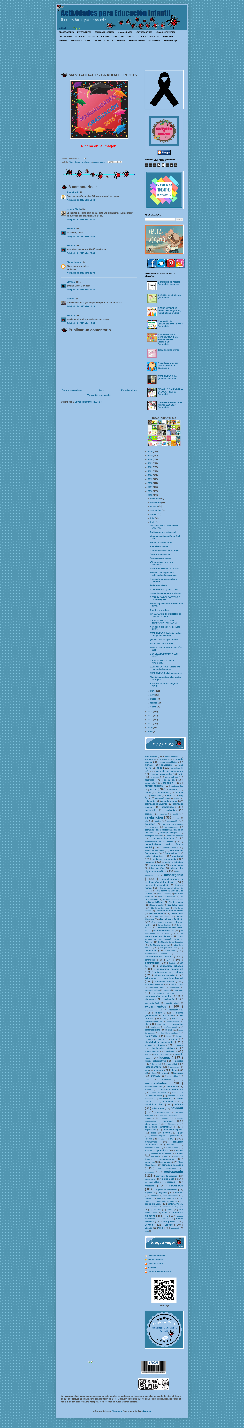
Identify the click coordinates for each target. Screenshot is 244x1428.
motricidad (169, 1101)
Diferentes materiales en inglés (165, 550)
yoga (147, 1231)
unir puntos (170, 1222)
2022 (150, 467)
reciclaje (172, 1182)
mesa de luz (177, 1093)
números (168, 1121)
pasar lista (174, 1136)
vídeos (169, 1224)
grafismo (155, 1027)
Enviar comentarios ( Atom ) (88, 402)
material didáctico (172, 1089)
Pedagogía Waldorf (159, 585)
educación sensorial (154, 984)
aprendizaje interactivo (169, 771)
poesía (180, 1153)
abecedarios (151, 756)
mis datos (121, 40)
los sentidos (173, 1076)
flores (164, 1019)
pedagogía (152, 1141)
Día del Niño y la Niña (161, 922)
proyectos (150, 1179)
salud (159, 1198)
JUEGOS (97, 40)
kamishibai (157, 1064)
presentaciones (167, 1159)
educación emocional (170, 969)
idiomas (149, 1045)
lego (147, 1070)
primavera (150, 1162)
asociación (170, 780)
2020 (150, 475)
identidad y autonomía (160, 1042)
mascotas (149, 1090)
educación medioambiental (164, 978)
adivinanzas (165, 759)
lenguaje (159, 1070)
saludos (171, 1198)
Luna (148, 1080)
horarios (161, 1039)
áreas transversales (162, 774)
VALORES (63, 40)
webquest (175, 1228)
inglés (162, 1045)
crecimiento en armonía (164, 859)
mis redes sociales (137, 40)
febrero (154, 703)
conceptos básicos (153, 836)
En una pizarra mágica (160, 558)
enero (153, 707)
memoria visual (159, 1093)
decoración (157, 868)
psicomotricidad (152, 1182)
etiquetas (150, 999)
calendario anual (169, 801)
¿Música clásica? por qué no (164, 640)
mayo (153, 691)
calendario (150, 801)
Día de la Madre (156, 902)
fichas (159, 1012)
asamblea (150, 780)
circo (176, 818)
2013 (150, 716)
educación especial (165, 975)
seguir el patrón (153, 1204)
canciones (168, 807)
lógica (165, 1073)
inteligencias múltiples (164, 1048)
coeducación (173, 821)
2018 (150, 483)
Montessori (165, 1098)
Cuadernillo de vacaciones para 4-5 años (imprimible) (170, 323)
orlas (154, 1133)
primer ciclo (166, 1162)
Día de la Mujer (176, 902)
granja (169, 1030)
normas (166, 1118)
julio (152, 518)
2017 (150, 487)
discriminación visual (159, 956)
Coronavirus (171, 853)
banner (179, 793)
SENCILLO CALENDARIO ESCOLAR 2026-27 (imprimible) (170, 391)
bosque (176, 798)
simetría (154, 1207)
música (178, 1104)
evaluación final (152, 1003)
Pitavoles (152, 1267)
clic (147, 821)
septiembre (156, 510)
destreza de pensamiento (157, 885)
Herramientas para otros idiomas (165, 593)
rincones (178, 1193)
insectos (179, 1045)
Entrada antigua (129, 390)
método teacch (156, 1096)
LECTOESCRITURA (144, 32)
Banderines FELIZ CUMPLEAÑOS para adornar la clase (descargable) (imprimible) (168, 339)
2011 (150, 724)
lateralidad (173, 1064)
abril (152, 695)
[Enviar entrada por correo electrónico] (84, 158)
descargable (173, 875)
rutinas (148, 1198)
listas (154, 1073)
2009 (150, 731)
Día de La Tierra (175, 905)
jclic (147, 1054)
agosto (154, 514)
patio (162, 1139)
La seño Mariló (74, 209)
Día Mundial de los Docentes (170, 942)
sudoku (170, 1210)
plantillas (163, 1150)
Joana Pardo (73, 192)
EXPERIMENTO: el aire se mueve (166, 673)
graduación (87, 162)
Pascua (149, 1139)
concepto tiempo (169, 833)
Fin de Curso (75, 162)
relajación (163, 1193)
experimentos (157, 1006)
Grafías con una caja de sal (163, 532)
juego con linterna (161, 1054)
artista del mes (172, 777)
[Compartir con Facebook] (117, 162)
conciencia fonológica (164, 838)
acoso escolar (172, 756)
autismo (173, 790)
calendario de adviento (156, 804)
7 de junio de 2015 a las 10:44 (81, 200)
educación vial (177, 984)
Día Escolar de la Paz (164, 931)
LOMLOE (156, 1076)
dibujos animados (169, 948)
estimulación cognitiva (159, 996)
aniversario (167, 765)
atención (168, 782)
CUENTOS (108, 40)
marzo (153, 699)
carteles (149, 814)
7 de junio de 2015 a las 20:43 (81, 220)
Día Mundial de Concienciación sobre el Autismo (164, 939)
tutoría (166, 1219)
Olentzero (172, 1124)
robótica (154, 1195)
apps (160, 768)
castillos (164, 814)
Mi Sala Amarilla (155, 1260)
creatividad (177, 856)
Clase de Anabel (155, 1264)
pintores (149, 1151)
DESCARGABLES (66, 32)
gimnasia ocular (173, 1021)
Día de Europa (164, 894)
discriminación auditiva (158, 954)
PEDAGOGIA (76, 40)
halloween (151, 1036)
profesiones (150, 1172)
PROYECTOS (118, 36)
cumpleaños (177, 865)
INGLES (130, 36)
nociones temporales (169, 1115)
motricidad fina (155, 1104)
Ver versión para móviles (99, 395)
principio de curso (172, 1165)
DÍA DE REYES (157, 914)
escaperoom (175, 987)
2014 (150, 712)
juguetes (179, 1061)
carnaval (151, 810)
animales (150, 765)
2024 (150, 459)
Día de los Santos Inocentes (169, 911)
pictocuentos (173, 1148)
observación (152, 1124)
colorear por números (173, 824)
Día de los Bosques (160, 908)
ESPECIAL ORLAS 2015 (161, 644)
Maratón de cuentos (154, 1087)
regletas (149, 1193)
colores (154, 827)
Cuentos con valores (160, 610)
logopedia (178, 1073)
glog (147, 1024)
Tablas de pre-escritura (161, 542)
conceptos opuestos (175, 836)
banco (148, 793)
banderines (164, 793)
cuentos (150, 862)
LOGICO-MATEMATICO (166, 32)
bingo (169, 795)
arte (181, 774)
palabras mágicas (158, 1136)
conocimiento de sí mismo (160, 842)
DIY (170, 959)
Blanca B (71, 229)
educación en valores (169, 972)
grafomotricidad (153, 1030)
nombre (149, 1118)
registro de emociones (167, 1190)
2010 (150, 728)
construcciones (170, 848)
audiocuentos (177, 786)
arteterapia (155, 777)
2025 (150, 455)
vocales (149, 1228)
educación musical (165, 981)
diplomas (172, 951)
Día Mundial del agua (160, 945)
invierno (171, 1051)
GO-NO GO (162, 1024)
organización (151, 1130)
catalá (176, 814)
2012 (150, 720)
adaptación (150, 759)
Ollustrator (117, 1411)
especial (179, 990)
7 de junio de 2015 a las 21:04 (81, 273)
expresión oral (176, 1010)
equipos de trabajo (157, 987)
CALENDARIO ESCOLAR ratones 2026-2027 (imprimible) (170, 404)
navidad (177, 1108)
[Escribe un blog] (111, 162)
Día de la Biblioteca (167, 897)
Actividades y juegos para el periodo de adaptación (168, 365)
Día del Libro (177, 914)
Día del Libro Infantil (161, 917)
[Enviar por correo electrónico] (109, 162)
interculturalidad (152, 1051)
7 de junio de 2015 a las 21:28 (81, 290)
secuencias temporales (167, 1201)
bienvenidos (156, 795)
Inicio (101, 390)
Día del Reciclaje (165, 925)
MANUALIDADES (125, 32)
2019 (150, 479)
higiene (168, 1036)
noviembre (155, 502)
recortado (151, 1186)
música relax (158, 1108)
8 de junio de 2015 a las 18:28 (81, 306)
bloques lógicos (162, 798)
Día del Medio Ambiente (171, 919)
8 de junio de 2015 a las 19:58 (81, 323)
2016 (150, 491)
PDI (172, 1138)
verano (150, 1224)
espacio (167, 990)
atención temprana (154, 786)
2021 (150, 471)
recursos (176, 1185)
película (171, 1145)
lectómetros (175, 1067)
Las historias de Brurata (159, 1271)
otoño (167, 1132)
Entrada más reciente (72, 390)
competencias (172, 827)
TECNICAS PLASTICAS (104, 32)
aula (154, 789)
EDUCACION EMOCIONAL (149, 36)
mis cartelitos (154, 40)
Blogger (147, 1411)
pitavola (71, 299)
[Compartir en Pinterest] (120, 162)
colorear (150, 824)
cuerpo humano (158, 865)
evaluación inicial (172, 1003)
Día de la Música (157, 905)
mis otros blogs (170, 40)
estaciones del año (165, 993)
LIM (146, 1073)
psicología (168, 1179)
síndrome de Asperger (173, 1207)
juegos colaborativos (156, 1061)
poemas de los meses (161, 1154)
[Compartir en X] (114, 162)
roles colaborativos (171, 1195)
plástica (179, 1151)
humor (174, 1039)
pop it (166, 1156)
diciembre (155, 498)
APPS (87, 40)
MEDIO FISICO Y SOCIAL (98, 36)
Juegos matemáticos (160, 554)
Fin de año (168, 1016)
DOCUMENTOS (65, 36)
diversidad (151, 960)
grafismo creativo (171, 1027)
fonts (175, 1018)
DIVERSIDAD (168, 36)
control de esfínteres (155, 851)
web (161, 1227)
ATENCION (80, 36)
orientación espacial (173, 1130)
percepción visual (153, 1148)
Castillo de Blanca (156, 1256)
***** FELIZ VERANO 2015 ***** (164, 569)
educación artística (171, 966)
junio (153, 522)
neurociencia (163, 1112)
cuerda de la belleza (173, 862)
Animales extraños (159, 546)
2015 (150, 495)
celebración (154, 817)
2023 (150, 463)
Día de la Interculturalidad (173, 899)
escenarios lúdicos (152, 990)
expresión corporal (154, 1010)
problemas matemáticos (167, 1168)
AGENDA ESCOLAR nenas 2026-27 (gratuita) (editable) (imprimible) (169, 310)
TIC (166, 1215)
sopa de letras (156, 1210)
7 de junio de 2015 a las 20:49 (81, 236)
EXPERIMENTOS (84, 32)
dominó (172, 963)
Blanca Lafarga (74, 262)
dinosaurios (151, 951)
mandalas (168, 1080)
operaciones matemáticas (159, 1127)
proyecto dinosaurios (167, 1176)
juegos (165, 1057)
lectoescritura (153, 1067)
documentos (153, 962)
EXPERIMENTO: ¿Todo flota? (164, 589)
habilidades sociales (170, 1033)
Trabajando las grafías (168, 350)
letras (175, 1070)
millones (172, 1096)
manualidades (99, 162)
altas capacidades (169, 762)
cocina (158, 821)
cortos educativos (155, 856)
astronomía (150, 783)
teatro (165, 1213)
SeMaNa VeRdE (175, 1204)
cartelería (171, 810)
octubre (154, 506)
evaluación (170, 999)
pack (180, 1133)
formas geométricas (154, 1021)
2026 (150, 451)
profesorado (173, 1171)
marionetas (172, 1086)
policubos (155, 1156)
